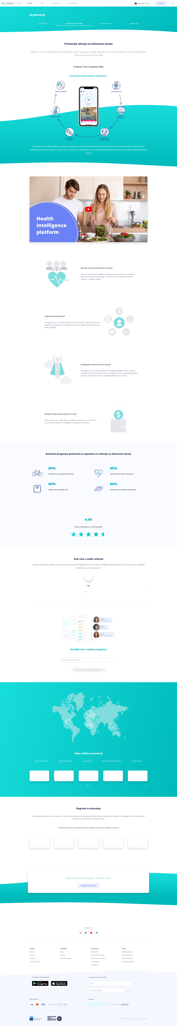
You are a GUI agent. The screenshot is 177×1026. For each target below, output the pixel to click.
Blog (61, 952)
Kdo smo (32, 952)
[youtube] (91, 933)
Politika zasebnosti (127, 955)
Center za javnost (35, 962)
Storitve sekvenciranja (97, 955)
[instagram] (80, 933)
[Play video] (88, 209)
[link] (12, 3)
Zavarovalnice (95, 962)
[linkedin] (97, 933)
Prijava (161, 3)
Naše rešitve (94, 952)
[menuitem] (42, 3)
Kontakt (32, 955)
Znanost (62, 955)
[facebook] (86, 933)
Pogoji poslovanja (127, 952)
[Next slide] (146, 591)
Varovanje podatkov (128, 962)
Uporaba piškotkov (127, 958)
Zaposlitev (33, 958)
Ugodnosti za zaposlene (98, 958)
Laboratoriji (94, 965)
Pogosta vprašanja (65, 958)
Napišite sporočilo (88, 885)
